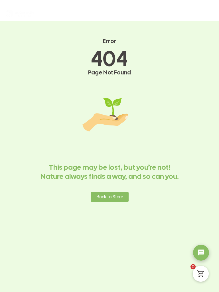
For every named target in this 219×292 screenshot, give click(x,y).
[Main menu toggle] (207, 13)
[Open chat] (201, 253)
